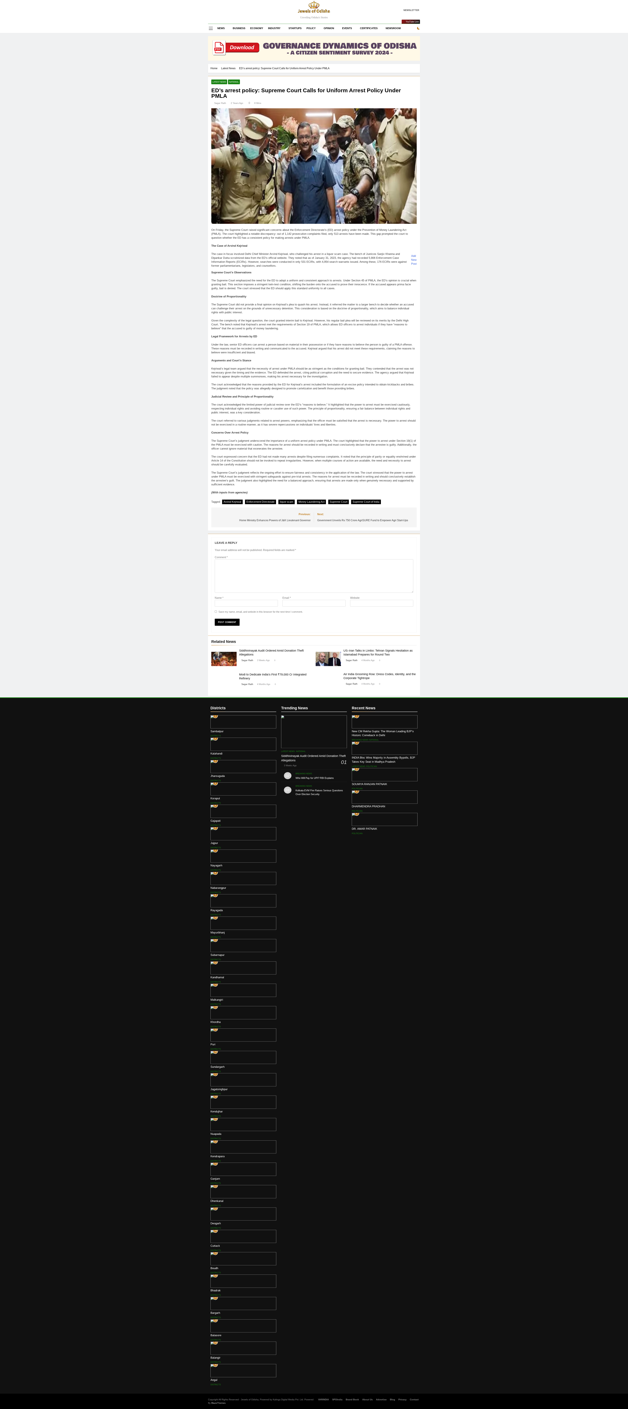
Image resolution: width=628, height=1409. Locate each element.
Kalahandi (216, 753)
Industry (274, 28)
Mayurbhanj (217, 932)
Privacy (402, 1399)
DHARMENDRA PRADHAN (368, 806)
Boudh (214, 1268)
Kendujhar (216, 1111)
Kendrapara (217, 1156)
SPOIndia (337, 1399)
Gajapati (215, 820)
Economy (256, 28)
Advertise (381, 1399)
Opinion (329, 28)
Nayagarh (216, 865)
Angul (213, 1379)
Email (286, 597)
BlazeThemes (218, 1403)
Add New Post (414, 259)
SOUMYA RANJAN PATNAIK (369, 784)
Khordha (215, 1021)
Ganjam (215, 1178)
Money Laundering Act (311, 501)
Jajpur (214, 843)
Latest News (219, 82)
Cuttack (215, 1245)
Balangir (215, 1357)
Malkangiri (216, 999)
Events (347, 28)
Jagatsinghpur (219, 1089)
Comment (221, 557)
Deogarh (215, 1223)
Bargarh (215, 1312)
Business (239, 28)
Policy (311, 28)
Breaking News (304, 773)
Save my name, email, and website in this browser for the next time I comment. (260, 611)
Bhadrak (215, 1290)
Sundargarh (217, 1066)
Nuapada (215, 1133)
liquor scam (286, 501)
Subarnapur (217, 954)
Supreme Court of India (366, 501)
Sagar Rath (220, 103)
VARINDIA (323, 1399)
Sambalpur (217, 731)
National (234, 82)
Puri (212, 1044)
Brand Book (352, 1399)
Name (219, 597)
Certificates (369, 28)
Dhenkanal (216, 1200)
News (221, 28)
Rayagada (216, 910)
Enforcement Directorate (260, 501)
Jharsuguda (217, 775)
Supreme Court (338, 501)
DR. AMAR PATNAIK (364, 828)
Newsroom (393, 28)
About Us (367, 1399)
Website (355, 597)
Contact (414, 1399)
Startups (295, 28)
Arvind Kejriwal (232, 501)
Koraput (215, 798)
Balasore (215, 1335)
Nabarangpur (218, 887)
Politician (371, 766)
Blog (392, 1399)
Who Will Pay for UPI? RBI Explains (315, 778)
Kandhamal (217, 977)
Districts (215, 736)
